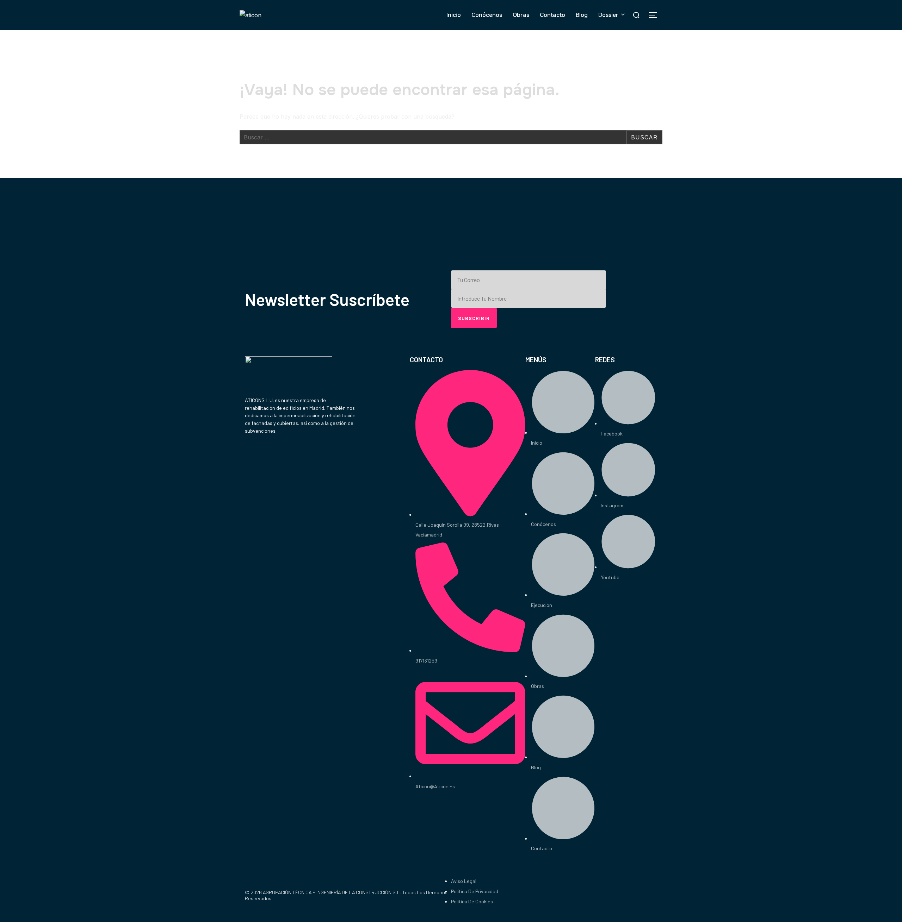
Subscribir (474, 318)
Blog (582, 15)
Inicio (453, 15)
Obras (521, 15)
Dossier (608, 15)
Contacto (552, 15)
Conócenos (486, 15)
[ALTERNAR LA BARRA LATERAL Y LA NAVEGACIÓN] (655, 15)
